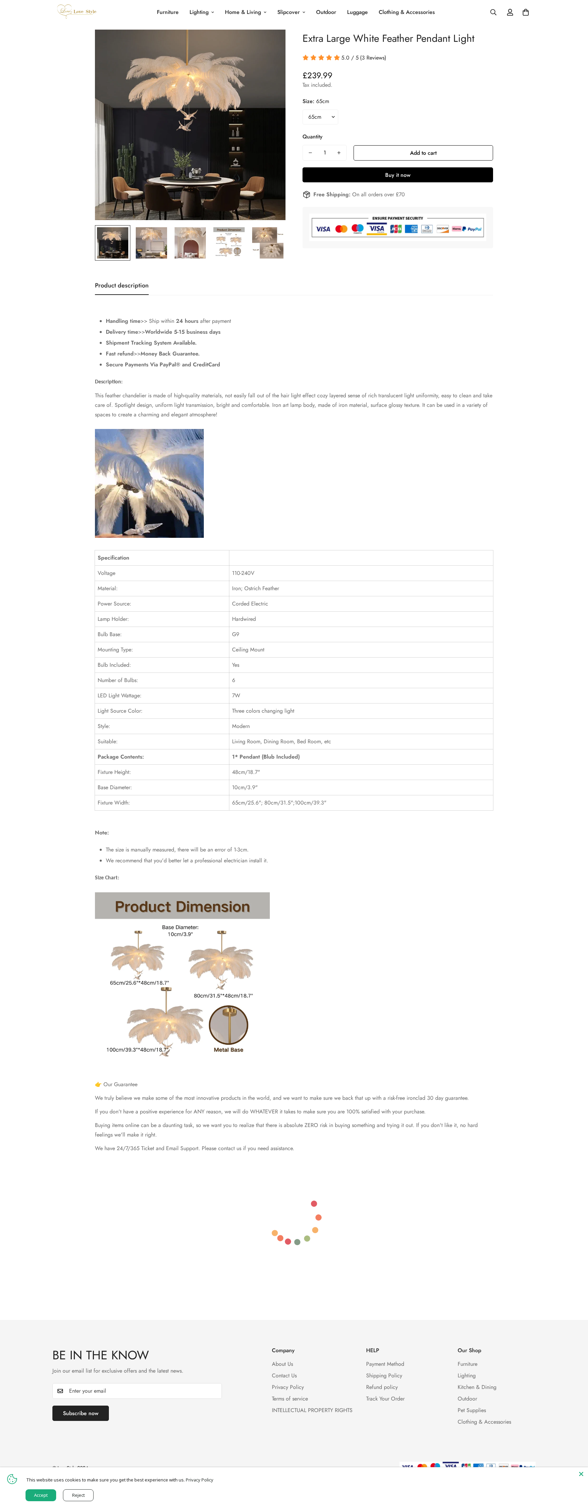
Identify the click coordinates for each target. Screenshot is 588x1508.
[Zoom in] (271, 44)
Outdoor (326, 12)
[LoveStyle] (77, 12)
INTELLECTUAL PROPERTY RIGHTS (312, 1410)
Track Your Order (385, 1399)
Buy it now (397, 175)
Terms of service (290, 1399)
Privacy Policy (288, 1387)
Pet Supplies (472, 1410)
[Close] (581, 1474)
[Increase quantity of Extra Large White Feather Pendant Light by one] (338, 152)
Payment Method (385, 1364)
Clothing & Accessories (407, 12)
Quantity (313, 136)
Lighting (199, 12)
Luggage (357, 12)
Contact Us (284, 1375)
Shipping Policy (384, 1375)
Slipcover (288, 12)
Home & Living (243, 12)
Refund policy (382, 1387)
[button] (526, 12)
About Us (282, 1364)
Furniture (168, 12)
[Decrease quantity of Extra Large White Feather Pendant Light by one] (310, 152)
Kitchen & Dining (477, 1387)
